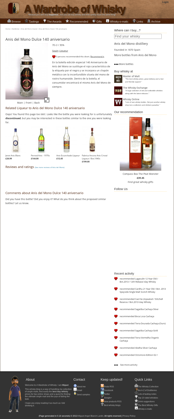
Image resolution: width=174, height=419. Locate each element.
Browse (16, 21)
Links (140, 21)
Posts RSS (109, 386)
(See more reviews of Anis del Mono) (49, 167)
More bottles (125, 64)
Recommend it (97, 56)
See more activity (128, 364)
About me (81, 386)
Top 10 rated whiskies (148, 398)
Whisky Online (131, 99)
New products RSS (112, 401)
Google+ (108, 398)
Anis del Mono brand (29, 29)
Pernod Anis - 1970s (40, 155)
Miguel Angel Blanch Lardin (90, 416)
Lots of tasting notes (147, 394)
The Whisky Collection (148, 386)
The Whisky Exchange (135, 87)
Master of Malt (131, 76)
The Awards (54, 21)
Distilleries (15, 29)
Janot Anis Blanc (13, 155)
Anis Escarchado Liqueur (68, 155)
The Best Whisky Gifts (148, 405)
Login (165, 2)
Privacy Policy (129, 416)
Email (79, 390)
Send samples (83, 394)
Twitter (107, 394)
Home (7, 29)
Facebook (108, 390)
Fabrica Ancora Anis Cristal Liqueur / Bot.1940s (94, 157)
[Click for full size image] (46, 101)
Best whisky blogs (112, 405)
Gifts (99, 21)
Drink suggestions (146, 401)
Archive (155, 21)
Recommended (79, 21)
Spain (55, 50)
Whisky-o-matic (119, 21)
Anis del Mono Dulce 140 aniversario (53, 29)
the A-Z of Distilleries (147, 390)
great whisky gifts (143, 182)
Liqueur (63, 50)
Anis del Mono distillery (131, 44)
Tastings (34, 21)
